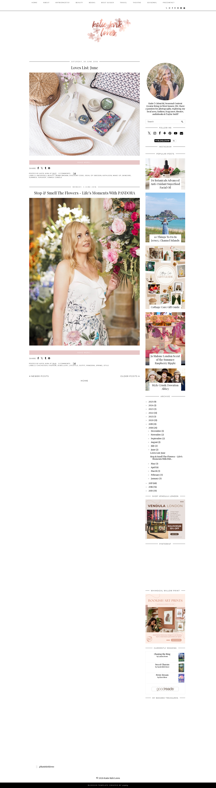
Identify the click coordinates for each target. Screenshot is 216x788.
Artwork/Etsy (62, 3)
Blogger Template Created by (108, 785)
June (153, 450)
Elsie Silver (163, 677)
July (153, 446)
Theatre (137, 3)
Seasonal (152, 3)
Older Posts (129, 376)
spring (99, 365)
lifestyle (73, 365)
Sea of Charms (162, 664)
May (153, 463)
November (156, 435)
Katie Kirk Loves (112, 778)
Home (34, 3)
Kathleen (107, 175)
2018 (151, 428)
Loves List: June (84, 67)
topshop (42, 177)
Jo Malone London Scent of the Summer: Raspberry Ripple (165, 359)
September (156, 438)
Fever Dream (162, 675)
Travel (123, 3)
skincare (126, 175)
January (155, 478)
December (156, 431)
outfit (82, 365)
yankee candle (54, 177)
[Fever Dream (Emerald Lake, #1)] (181, 682)
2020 (151, 420)
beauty (51, 175)
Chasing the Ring (162, 654)
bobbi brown (62, 175)
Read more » (84, 162)
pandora (90, 365)
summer (33, 177)
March (154, 471)
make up (117, 175)
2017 (151, 483)
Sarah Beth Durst (163, 667)
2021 (151, 416)
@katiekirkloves (46, 766)
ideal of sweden (93, 175)
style (106, 365)
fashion (52, 365)
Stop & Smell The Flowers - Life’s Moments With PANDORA (84, 192)
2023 (151, 409)
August (154, 442)
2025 (151, 402)
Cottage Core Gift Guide (165, 307)
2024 (151, 405)
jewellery (62, 365)
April (153, 467)
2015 (151, 491)
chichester (42, 365)
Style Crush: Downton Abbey (165, 387)
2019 (151, 424)
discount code (76, 175)
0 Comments (64, 173)
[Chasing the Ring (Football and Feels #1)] (181, 661)
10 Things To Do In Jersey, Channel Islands (165, 238)
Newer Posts (40, 376)
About (46, 3)
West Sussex (107, 3)
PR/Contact (168, 3)
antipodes (42, 175)
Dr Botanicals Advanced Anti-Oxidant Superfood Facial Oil (165, 184)
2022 (151, 413)
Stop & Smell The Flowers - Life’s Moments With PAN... (166, 457)
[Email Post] (74, 173)
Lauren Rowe (163, 656)
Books (92, 3)
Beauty (79, 3)
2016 (151, 487)
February (155, 475)
